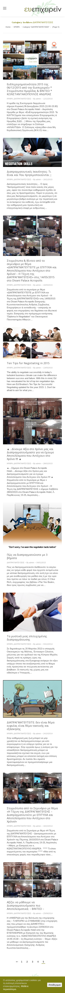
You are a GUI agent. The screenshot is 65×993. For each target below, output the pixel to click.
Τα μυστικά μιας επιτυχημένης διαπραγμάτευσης (27, 638)
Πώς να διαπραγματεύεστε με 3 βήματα (27, 556)
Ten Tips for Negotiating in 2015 (28, 363)
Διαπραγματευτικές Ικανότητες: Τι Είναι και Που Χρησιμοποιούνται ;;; (29, 173)
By (37, 99)
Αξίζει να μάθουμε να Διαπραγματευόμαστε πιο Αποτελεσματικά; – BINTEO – (25, 905)
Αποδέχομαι (55, 985)
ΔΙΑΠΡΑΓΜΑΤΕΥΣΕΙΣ (22, 99)
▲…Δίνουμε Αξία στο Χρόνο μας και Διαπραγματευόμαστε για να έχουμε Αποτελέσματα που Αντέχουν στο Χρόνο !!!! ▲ (30, 454)
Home (8, 27)
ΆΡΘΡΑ (17, 27)
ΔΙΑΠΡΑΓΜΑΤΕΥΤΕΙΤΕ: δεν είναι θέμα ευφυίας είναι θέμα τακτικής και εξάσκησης (30, 726)
